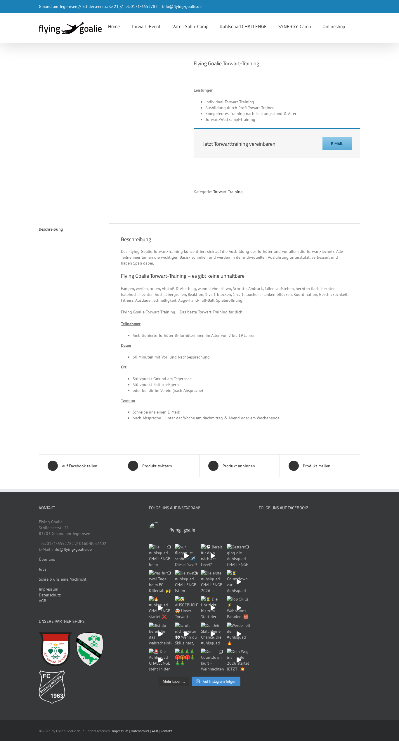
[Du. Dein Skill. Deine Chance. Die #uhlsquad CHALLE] (212, 634)
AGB (42, 600)
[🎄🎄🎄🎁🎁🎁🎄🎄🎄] (186, 660)
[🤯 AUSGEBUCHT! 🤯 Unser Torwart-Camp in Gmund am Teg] (186, 607)
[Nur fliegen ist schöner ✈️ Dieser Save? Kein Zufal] (186, 555)
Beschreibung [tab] (51, 229)
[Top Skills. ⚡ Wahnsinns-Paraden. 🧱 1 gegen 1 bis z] (238, 607)
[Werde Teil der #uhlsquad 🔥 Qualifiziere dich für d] (238, 634)
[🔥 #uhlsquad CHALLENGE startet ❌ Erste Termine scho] (160, 607)
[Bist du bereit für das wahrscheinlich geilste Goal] (160, 634)
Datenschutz (50, 595)
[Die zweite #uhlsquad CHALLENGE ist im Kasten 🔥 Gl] (186, 581)
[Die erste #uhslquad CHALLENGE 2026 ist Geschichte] (212, 581)
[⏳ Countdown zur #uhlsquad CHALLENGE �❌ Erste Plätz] (238, 581)
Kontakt (166, 731)
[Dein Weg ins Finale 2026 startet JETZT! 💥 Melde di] (238, 660)
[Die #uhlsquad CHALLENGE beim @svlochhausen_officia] (160, 555)
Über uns (47, 559)
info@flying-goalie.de (182, 6)
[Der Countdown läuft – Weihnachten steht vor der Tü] (212, 660)
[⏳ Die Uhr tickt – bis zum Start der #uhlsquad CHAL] (212, 607)
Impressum (48, 589)
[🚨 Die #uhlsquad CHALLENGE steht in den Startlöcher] (160, 660)
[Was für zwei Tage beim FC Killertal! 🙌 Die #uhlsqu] (160, 581)
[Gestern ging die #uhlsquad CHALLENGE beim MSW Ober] (238, 555)
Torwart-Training (228, 191)
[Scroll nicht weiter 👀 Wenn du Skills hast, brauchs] (186, 634)
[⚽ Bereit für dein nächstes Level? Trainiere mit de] (212, 555)
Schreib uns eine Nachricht (62, 579)
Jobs (42, 569)
